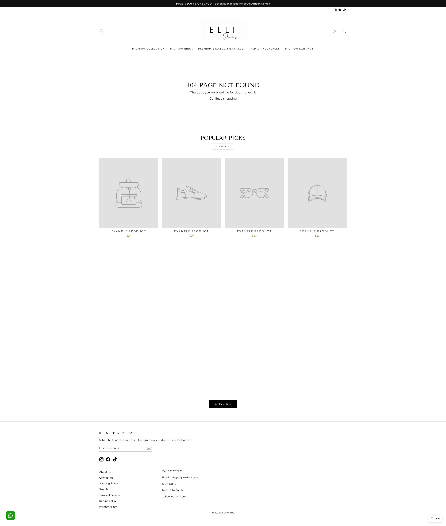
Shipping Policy (108, 483)
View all (223, 146)
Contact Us (106, 477)
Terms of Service (109, 495)
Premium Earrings (299, 48)
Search (103, 489)
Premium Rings (181, 48)
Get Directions (223, 404)
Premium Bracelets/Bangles (220, 48)
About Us (105, 472)
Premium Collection (148, 48)
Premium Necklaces (264, 48)
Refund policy (107, 500)
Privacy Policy (108, 506)
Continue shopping (223, 98)
